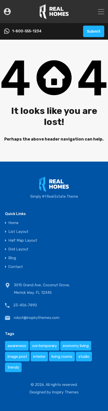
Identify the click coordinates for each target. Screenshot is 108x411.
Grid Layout (18, 249)
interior (39, 356)
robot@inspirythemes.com (37, 317)
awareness (17, 346)
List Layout (18, 232)
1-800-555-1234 (26, 31)
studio (83, 356)
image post (17, 356)
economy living (76, 346)
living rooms (61, 356)
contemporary (44, 346)
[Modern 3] (54, 17)
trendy (13, 367)
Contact (15, 267)
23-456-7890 (25, 305)
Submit (93, 31)
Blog (12, 258)
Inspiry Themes (65, 392)
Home (13, 223)
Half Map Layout (22, 240)
